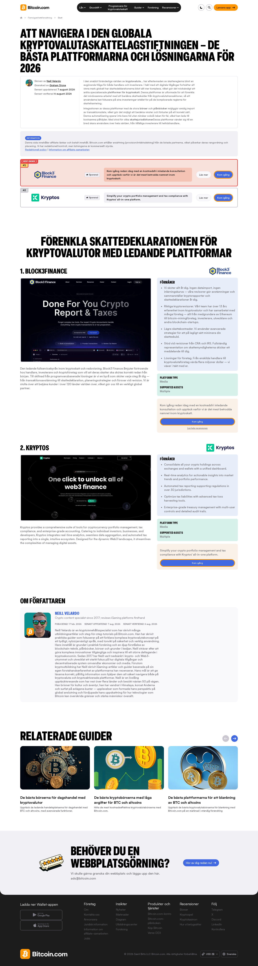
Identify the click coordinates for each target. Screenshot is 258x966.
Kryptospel (186, 914)
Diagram (121, 919)
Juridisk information (96, 924)
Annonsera (90, 919)
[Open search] (209, 7)
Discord (216, 919)
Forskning (122, 929)
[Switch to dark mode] (201, 7)
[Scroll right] (234, 738)
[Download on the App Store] (41, 925)
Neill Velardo (54, 80)
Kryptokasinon (188, 919)
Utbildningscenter (126, 924)
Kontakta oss (92, 914)
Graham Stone (57, 85)
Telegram (217, 909)
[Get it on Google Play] (41, 915)
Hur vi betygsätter (190, 924)
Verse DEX (154, 933)
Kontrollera (218, 929)
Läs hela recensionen (197, 428)
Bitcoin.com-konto (159, 914)
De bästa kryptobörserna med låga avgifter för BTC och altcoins (123, 800)
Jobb (87, 938)
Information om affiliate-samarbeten (69, 149)
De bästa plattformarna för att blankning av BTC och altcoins (201, 800)
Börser (184, 909)
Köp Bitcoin (155, 928)
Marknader (122, 914)
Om (86, 909)
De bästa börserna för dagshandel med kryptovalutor (52, 800)
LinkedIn (216, 924)
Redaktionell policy (36, 149)
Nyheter (121, 909)
